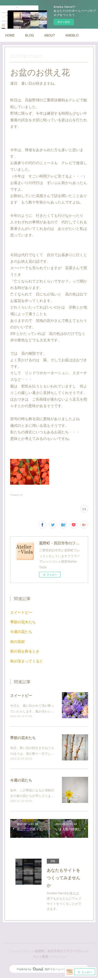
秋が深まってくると (26, 660)
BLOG (29, 35)
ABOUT (49, 35)
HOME (10, 35)
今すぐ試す (63, 22)
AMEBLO (71, 35)
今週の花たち (21, 631)
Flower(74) (16, 495)
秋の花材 (17, 641)
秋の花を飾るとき (24, 651)
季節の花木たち (23, 621)
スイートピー (21, 612)
